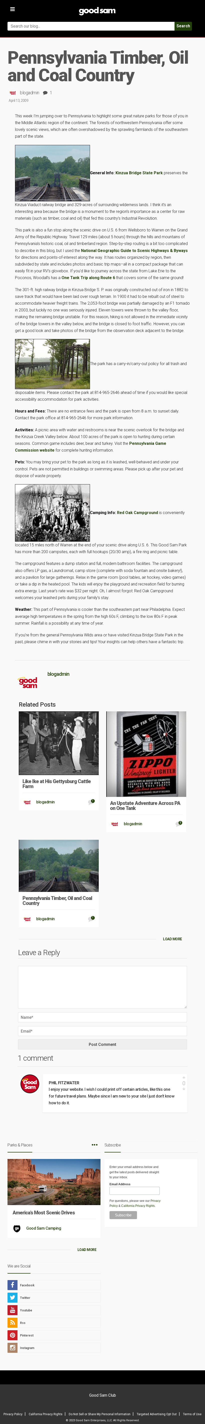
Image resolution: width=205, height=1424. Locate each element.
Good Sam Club (102, 1395)
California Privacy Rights (138, 1206)
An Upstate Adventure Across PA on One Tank (145, 805)
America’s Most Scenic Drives (43, 1213)
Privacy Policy (13, 1414)
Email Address (120, 1184)
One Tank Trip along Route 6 (88, 277)
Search (183, 26)
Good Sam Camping (43, 1228)
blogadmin (29, 92)
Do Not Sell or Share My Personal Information (99, 1414)
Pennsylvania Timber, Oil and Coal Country (57, 900)
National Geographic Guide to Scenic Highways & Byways (134, 250)
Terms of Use (192, 1414)
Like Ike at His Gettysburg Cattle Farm (56, 783)
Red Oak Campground (137, 512)
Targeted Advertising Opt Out (157, 1414)
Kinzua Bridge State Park (139, 172)
